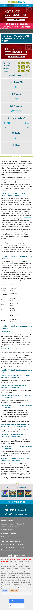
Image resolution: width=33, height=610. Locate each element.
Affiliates (4, 529)
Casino (28, 5)
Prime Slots (14, 466)
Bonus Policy (21, 544)
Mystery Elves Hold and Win (13, 496)
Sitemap (16, 526)
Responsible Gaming (7, 544)
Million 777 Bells (5, 496)
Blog (11, 529)
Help (11, 524)
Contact (19, 524)
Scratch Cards (19, 5)
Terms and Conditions (7, 547)
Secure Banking (6, 526)
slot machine (27, 217)
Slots (10, 5)
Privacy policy (22, 547)
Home (4, 5)
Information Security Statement (10, 550)
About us (4, 524)
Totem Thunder (20, 496)
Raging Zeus (28, 495)
